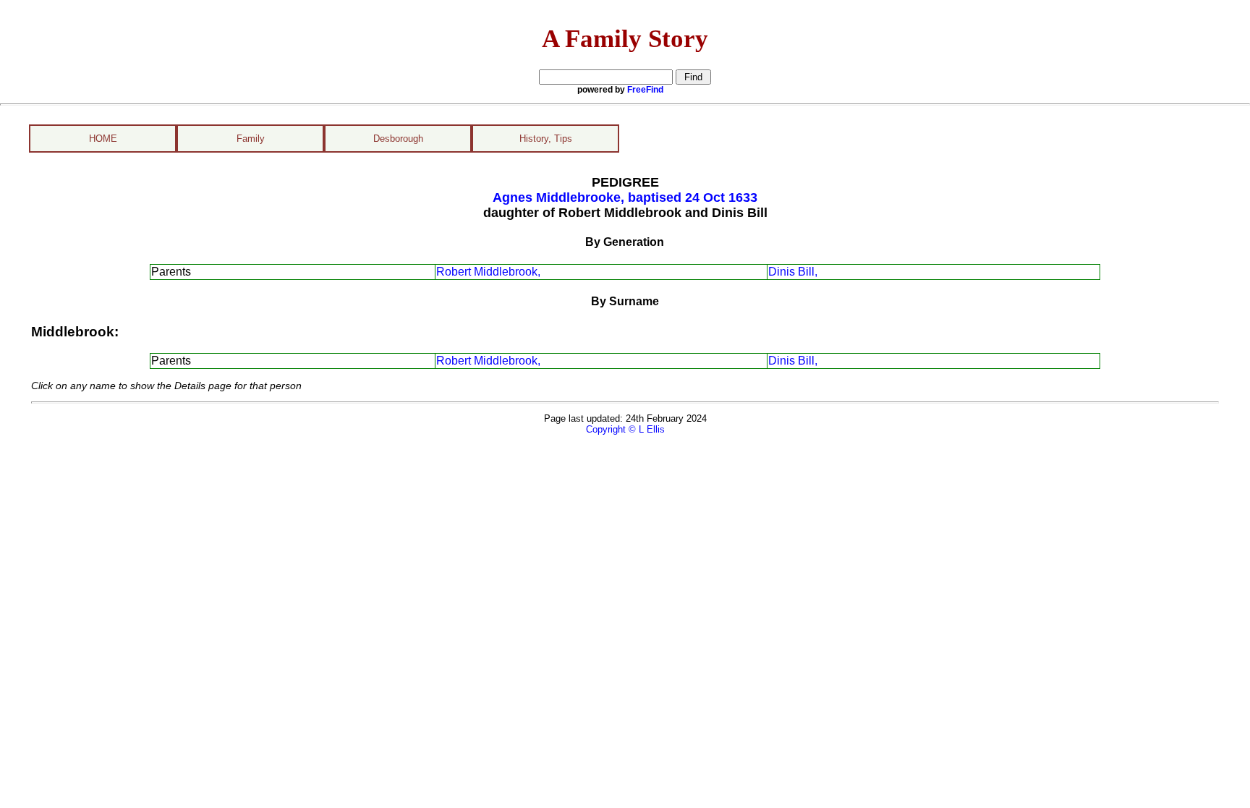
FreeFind (645, 90)
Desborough (398, 138)
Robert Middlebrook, (488, 271)
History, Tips (545, 138)
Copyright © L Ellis (625, 429)
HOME (103, 138)
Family (251, 138)
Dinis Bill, (792, 271)
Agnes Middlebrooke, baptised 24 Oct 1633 (625, 197)
